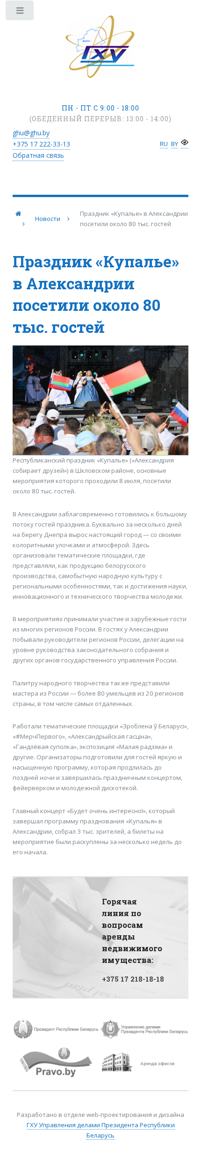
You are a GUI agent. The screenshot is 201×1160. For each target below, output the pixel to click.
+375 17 (41, 143)
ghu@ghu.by (31, 132)
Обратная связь (38, 155)
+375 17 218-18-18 (133, 979)
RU (164, 143)
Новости (47, 218)
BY (174, 143)
